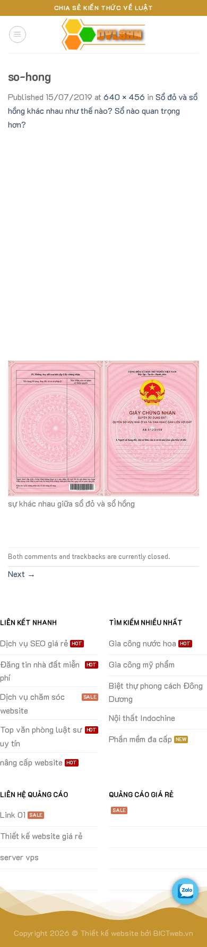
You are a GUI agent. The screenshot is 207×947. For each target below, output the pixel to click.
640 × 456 (124, 96)
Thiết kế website (109, 933)
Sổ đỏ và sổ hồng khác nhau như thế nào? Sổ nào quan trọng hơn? (102, 110)
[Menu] (17, 34)
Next (22, 573)
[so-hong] (103, 426)
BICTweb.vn (173, 933)
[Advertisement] (103, 239)
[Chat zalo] (185, 891)
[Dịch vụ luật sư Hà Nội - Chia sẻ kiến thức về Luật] (103, 34)
